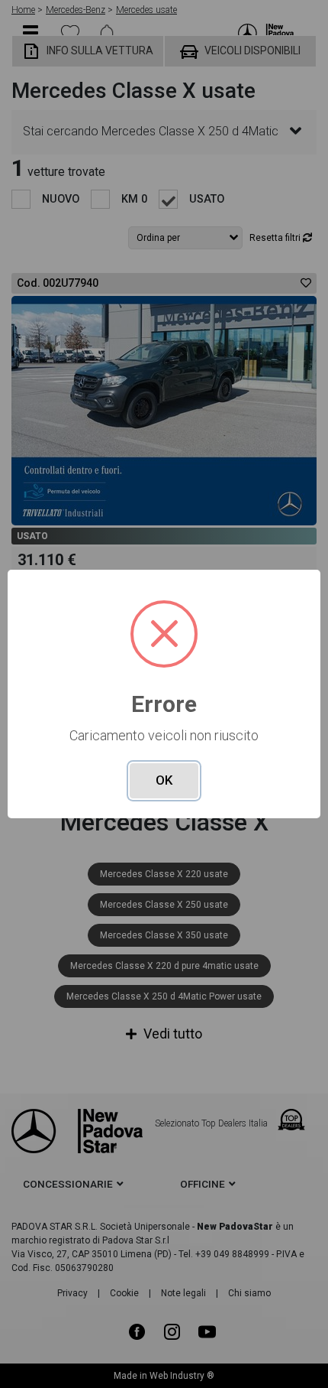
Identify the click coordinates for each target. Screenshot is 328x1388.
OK (164, 780)
